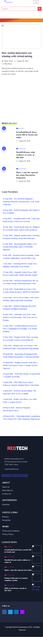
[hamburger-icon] (36, 2)
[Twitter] (10, 612)
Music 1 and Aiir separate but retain (17, 570)
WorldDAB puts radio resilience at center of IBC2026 (25, 155)
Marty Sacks (8, 61)
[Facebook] (4, 612)
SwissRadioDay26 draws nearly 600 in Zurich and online (26, 134)
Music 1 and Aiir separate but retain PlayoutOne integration (27, 175)
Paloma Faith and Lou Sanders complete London (16, 579)
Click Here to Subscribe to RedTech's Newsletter (21, 20)
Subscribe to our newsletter (14, 475)
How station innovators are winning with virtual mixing (17, 55)
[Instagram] (22, 612)
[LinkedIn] (16, 612)
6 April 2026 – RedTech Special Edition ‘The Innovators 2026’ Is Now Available (19, 392)
